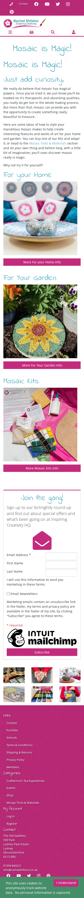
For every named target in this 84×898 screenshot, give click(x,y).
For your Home (27, 175)
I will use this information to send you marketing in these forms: (35, 582)
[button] (31, 32)
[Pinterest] (11, 12)
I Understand (66, 883)
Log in (10, 816)
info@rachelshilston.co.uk (20, 870)
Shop (9, 795)
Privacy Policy (15, 760)
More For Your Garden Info (42, 365)
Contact (23, 3)
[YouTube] (47, 4)
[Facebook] (36, 4)
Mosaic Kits (21, 381)
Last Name (15, 571)
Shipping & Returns (19, 752)
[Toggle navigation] (10, 32)
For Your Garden (29, 278)
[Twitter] (58, 4)
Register (11, 824)
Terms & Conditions (19, 745)
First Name (15, 563)
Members (12, 767)
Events (10, 788)
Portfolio (12, 730)
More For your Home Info (42, 262)
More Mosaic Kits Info (42, 468)
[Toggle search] (53, 32)
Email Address (19, 555)
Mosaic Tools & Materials (47, 143)
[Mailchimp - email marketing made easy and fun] (42, 638)
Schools (11, 738)
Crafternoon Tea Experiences (25, 781)
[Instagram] (68, 4)
